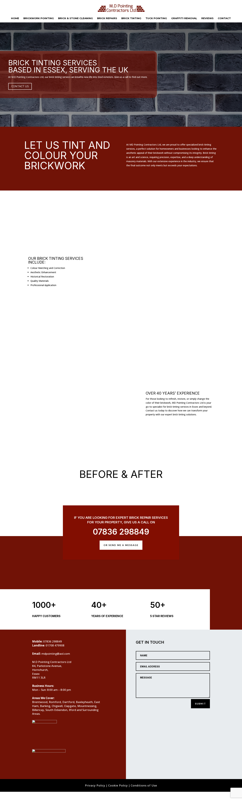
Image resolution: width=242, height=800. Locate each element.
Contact (224, 18)
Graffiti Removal (184, 18)
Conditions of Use (144, 785)
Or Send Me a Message (121, 545)
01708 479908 (55, 645)
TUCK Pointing (156, 18)
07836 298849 (121, 532)
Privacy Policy (95, 785)
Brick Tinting (131, 18)
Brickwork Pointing (38, 18)
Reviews (207, 18)
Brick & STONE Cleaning (75, 18)
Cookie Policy (118, 785)
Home (15, 18)
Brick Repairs (107, 18)
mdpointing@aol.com (55, 654)
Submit (200, 703)
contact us (20, 86)
